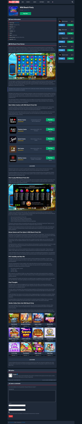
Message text (11, 389)
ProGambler (11, 422)
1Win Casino (64, 46)
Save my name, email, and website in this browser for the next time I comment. (24, 413)
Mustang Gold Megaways (26, 324)
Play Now (25, 13)
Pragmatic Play (27, 10)
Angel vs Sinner (38, 324)
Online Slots (16, 22)
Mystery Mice (50, 324)
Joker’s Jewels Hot (26, 338)
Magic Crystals (38, 353)
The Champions (49, 338)
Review (50, 122)
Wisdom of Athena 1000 (38, 338)
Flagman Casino (65, 38)
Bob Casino (21, 148)
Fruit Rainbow (26, 353)
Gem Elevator (14, 324)
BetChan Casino (22, 158)
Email (10, 407)
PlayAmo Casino (22, 129)
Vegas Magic (50, 353)
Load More (32, 166)
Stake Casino (64, 29)
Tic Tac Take (14, 353)
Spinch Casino (22, 139)
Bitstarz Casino (22, 120)
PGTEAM (23, 422)
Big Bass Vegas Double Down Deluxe (17, 338)
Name (10, 403)
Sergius (15, 374)
